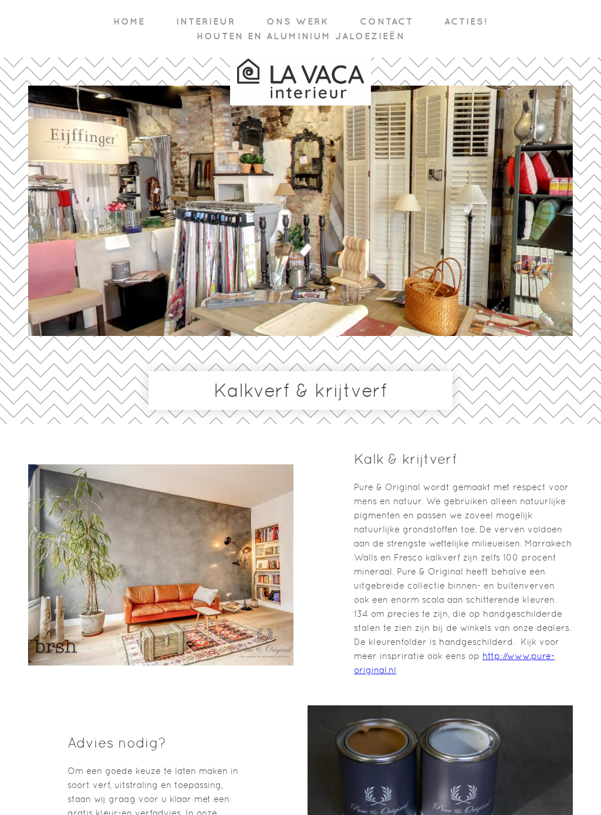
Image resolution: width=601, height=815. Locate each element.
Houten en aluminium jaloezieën (301, 35)
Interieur (205, 21)
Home (129, 21)
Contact (386, 21)
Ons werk (297, 21)
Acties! (466, 21)
